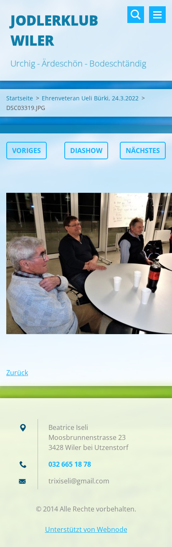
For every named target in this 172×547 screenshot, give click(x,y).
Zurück (17, 372)
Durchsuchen (135, 14)
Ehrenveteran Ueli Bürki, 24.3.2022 (90, 98)
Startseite (19, 98)
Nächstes (143, 150)
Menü (157, 14)
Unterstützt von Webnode (86, 529)
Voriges (26, 150)
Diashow (86, 150)
